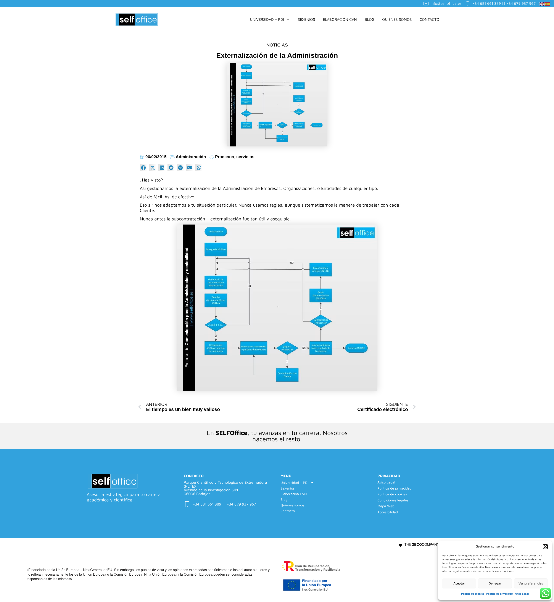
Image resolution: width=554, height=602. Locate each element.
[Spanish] (548, 3)
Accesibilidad (387, 512)
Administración (191, 156)
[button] (545, 546)
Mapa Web (385, 506)
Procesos (224, 156)
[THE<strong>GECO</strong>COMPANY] (400, 545)
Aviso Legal (522, 593)
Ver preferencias (531, 583)
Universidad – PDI (267, 19)
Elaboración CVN (340, 19)
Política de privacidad (499, 593)
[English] (542, 3)
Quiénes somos (397, 19)
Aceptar (459, 583)
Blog (369, 19)
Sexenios (306, 19)
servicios (245, 156)
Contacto (429, 19)
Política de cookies (472, 593)
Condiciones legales (392, 500)
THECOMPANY (421, 544)
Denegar (495, 583)
